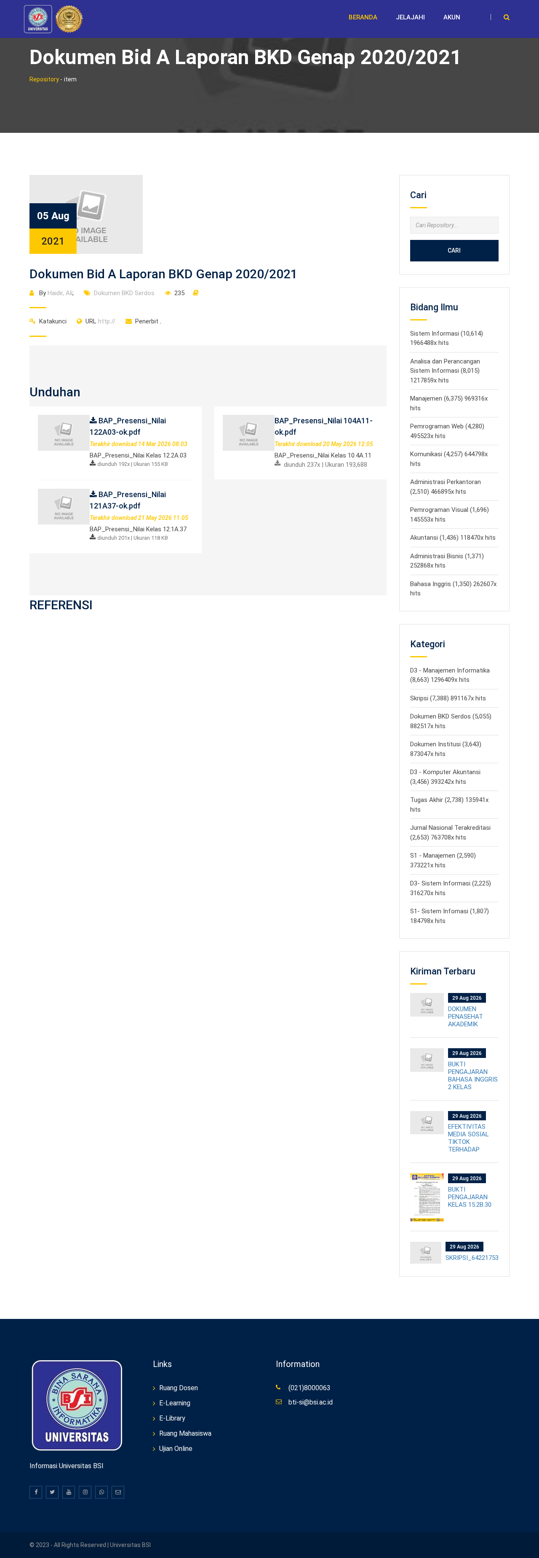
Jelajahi (410, 17)
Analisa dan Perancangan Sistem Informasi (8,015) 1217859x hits (445, 371)
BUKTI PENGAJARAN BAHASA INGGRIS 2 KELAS (473, 1075)
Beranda (363, 17)
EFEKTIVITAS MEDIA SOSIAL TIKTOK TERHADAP (468, 1138)
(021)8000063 (309, 1388)
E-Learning (174, 1403)
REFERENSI (61, 604)
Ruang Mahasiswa (185, 1433)
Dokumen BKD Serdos (124, 293)
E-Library (172, 1418)
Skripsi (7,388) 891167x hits (448, 698)
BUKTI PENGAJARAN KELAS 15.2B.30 (469, 1197)
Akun (451, 17)
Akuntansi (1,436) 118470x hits (453, 537)
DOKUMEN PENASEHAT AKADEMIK (465, 1016)
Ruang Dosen (178, 1388)
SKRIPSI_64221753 (472, 1258)
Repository (44, 79)
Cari (454, 250)
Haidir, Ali (60, 293)
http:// (100, 321)
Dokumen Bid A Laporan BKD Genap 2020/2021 (163, 273)
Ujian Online (175, 1449)
